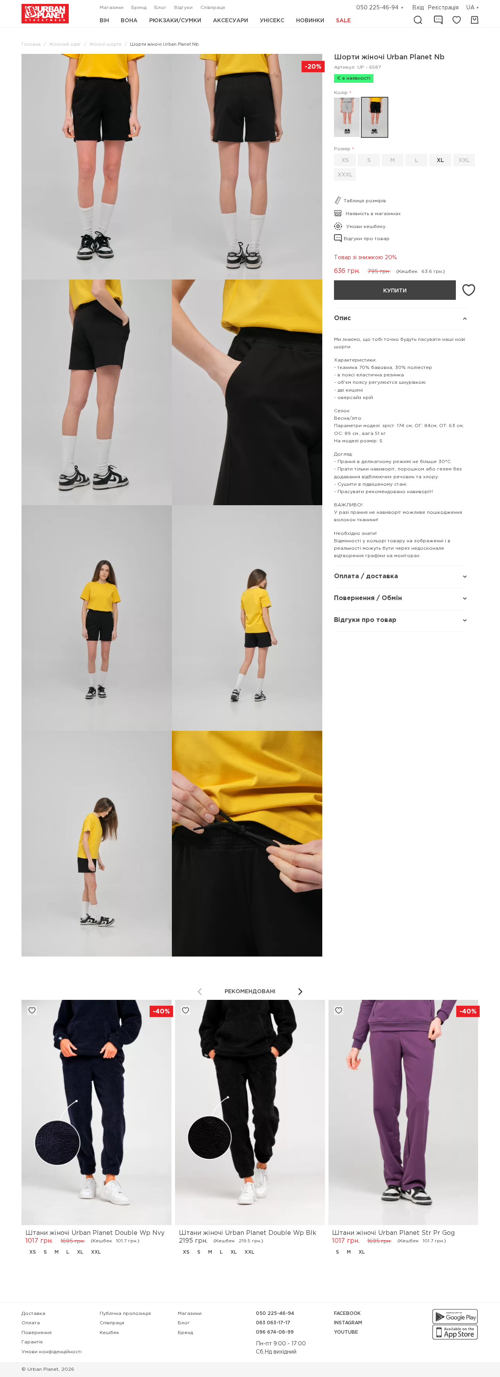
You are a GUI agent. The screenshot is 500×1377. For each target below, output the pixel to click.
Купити (395, 291)
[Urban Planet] (45, 13)
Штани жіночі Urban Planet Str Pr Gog (393, 1233)
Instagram (348, 1323)
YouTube (346, 1332)
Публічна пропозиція (125, 1313)
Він (104, 20)
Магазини (111, 7)
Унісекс (272, 20)
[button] (473, 8)
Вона (129, 20)
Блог (160, 7)
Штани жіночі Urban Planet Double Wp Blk (247, 1233)
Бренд (138, 7)
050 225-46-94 (377, 7)
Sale (343, 20)
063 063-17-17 (273, 1323)
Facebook (347, 1313)
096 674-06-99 (275, 1332)
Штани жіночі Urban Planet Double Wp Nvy (94, 1233)
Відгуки (183, 7)
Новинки (310, 20)
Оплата (30, 1323)
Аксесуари (230, 20)
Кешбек (109, 1333)
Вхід (418, 7)
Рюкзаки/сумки (175, 20)
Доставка (33, 1313)
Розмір (342, 149)
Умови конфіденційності (51, 1352)
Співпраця (212, 7)
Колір (341, 93)
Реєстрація (443, 7)
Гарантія (32, 1342)
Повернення (36, 1333)
